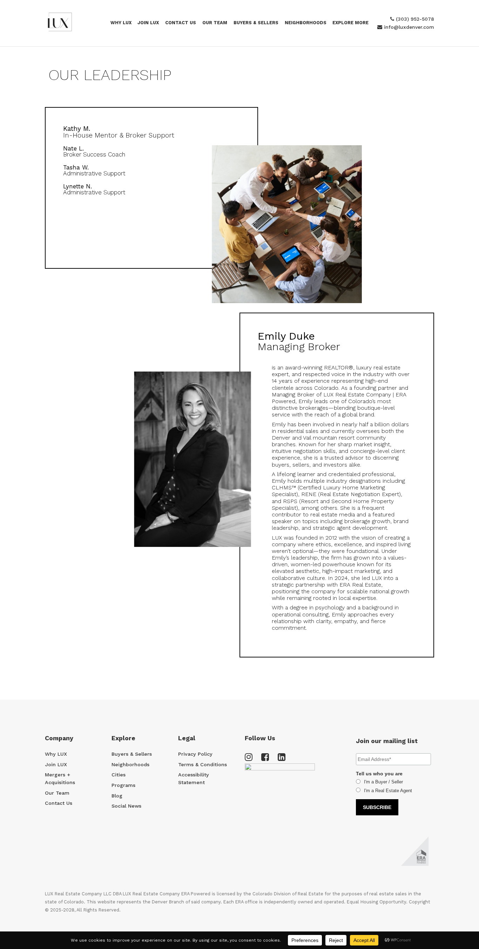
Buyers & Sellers (256, 22)
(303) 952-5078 (414, 19)
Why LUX (120, 22)
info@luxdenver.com (408, 27)
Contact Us (180, 22)
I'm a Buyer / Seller (383, 781)
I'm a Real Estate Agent (388, 790)
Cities (119, 774)
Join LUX (148, 22)
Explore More (350, 22)
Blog (117, 795)
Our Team (214, 22)
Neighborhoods (130, 764)
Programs (123, 785)
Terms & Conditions (202, 764)
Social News (126, 806)
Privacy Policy (195, 754)
